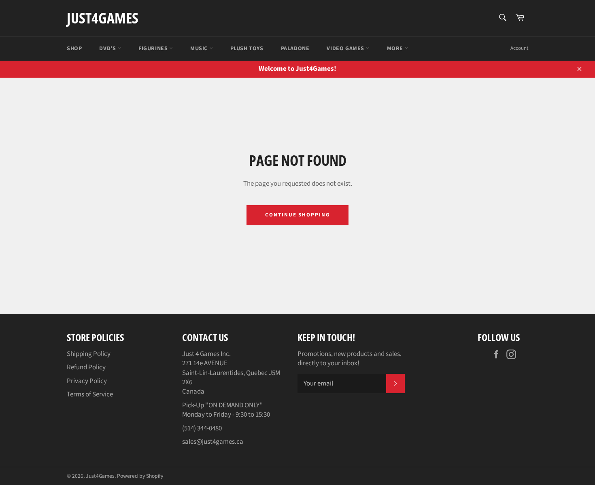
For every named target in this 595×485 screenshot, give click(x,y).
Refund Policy (86, 367)
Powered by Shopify (140, 476)
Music (199, 48)
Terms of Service (90, 394)
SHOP (74, 48)
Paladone (295, 48)
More (396, 48)
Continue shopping (297, 214)
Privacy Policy (87, 381)
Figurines (153, 48)
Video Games (346, 48)
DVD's (108, 48)
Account (519, 48)
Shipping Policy (88, 354)
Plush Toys (247, 48)
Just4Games (102, 18)
